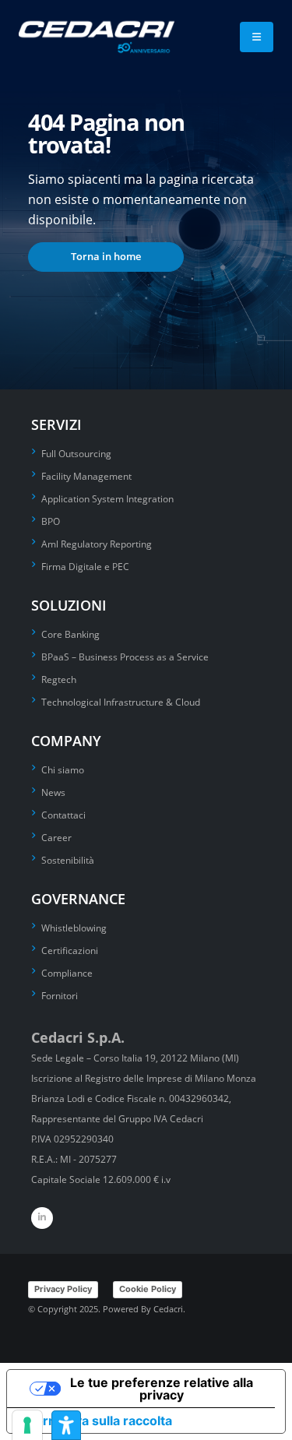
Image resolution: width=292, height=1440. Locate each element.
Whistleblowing (74, 927)
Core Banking (70, 634)
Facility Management (86, 476)
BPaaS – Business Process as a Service (125, 656)
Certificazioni (69, 950)
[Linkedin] (42, 1218)
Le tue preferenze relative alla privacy (161, 1389)
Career (56, 837)
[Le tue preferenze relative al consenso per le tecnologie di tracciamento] (27, 1425)
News (53, 792)
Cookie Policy (147, 1288)
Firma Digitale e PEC (85, 566)
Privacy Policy (63, 1288)
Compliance (67, 972)
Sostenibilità (67, 860)
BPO (50, 521)
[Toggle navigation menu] (256, 36)
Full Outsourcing (76, 453)
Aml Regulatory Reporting (96, 543)
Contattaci (63, 814)
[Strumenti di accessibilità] (66, 1425)
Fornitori (59, 995)
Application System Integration (107, 498)
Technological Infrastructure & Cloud (120, 701)
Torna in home (106, 256)
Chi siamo (62, 769)
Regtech (58, 679)
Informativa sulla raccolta (95, 1420)
